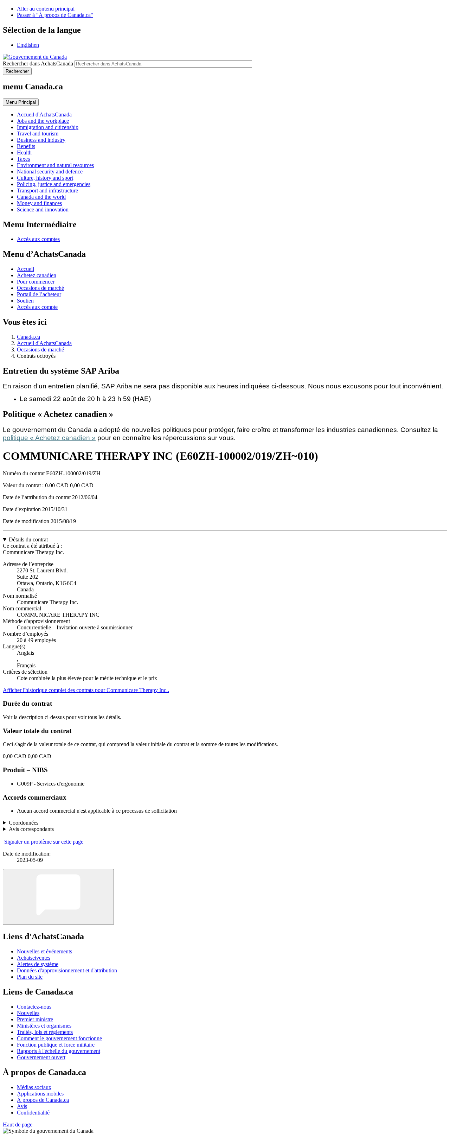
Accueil (25, 269)
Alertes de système (37, 964)
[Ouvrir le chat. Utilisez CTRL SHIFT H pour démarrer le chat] (58, 897)
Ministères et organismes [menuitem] (44, 1026)
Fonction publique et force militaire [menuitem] (56, 1045)
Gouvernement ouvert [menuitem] (41, 1057)
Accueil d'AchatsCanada (44, 343)
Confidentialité (33, 1113)
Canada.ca (28, 337)
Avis (22, 1106)
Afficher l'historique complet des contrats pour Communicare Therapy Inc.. (86, 690)
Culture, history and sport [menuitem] (45, 178)
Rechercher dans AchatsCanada (38, 63)
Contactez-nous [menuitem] (34, 1007)
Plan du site (30, 977)
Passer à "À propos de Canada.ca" (55, 15)
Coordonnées (23, 823)
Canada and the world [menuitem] (41, 197)
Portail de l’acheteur (39, 294)
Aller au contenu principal (46, 9)
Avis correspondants (31, 829)
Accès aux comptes (38, 239)
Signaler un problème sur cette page (43, 842)
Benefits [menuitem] (26, 146)
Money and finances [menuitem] (39, 203)
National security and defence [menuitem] (50, 171)
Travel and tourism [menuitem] (37, 133)
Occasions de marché (40, 288)
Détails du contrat (28, 539)
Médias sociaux (34, 1087)
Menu (21, 102)
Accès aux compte (37, 307)
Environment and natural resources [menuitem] (55, 165)
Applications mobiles (40, 1094)
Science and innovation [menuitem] (43, 209)
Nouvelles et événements (44, 951)
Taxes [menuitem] (23, 159)
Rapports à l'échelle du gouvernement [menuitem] (58, 1051)
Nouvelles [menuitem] (28, 1013)
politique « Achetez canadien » (49, 438)
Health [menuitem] (24, 152)
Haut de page (17, 1125)
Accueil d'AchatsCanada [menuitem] (44, 114)
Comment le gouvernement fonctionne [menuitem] (59, 1038)
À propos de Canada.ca (43, 1100)
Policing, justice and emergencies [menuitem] (53, 184)
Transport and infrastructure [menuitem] (47, 190)
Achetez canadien (36, 275)
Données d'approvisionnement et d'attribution (67, 970)
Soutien (25, 301)
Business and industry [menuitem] (41, 140)
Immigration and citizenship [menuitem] (47, 127)
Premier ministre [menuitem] (35, 1019)
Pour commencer (35, 282)
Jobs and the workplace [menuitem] (43, 121)
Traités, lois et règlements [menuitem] (45, 1032)
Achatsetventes (33, 958)
